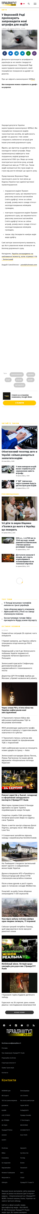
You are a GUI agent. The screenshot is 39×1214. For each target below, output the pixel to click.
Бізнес (22, 1163)
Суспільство (24, 1153)
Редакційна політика (9, 1058)
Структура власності (9, 1063)
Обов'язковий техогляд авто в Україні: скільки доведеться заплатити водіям (19, 455)
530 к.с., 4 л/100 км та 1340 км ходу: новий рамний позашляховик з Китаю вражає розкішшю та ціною (26, 542)
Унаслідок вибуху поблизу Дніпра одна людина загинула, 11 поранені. (19, 920)
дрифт (30, 380)
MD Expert (5, 1096)
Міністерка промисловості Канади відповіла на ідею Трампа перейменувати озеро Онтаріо (17, 807)
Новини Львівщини (8, 1173)
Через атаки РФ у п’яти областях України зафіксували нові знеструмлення (17, 710)
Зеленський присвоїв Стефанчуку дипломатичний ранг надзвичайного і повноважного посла (17, 667)
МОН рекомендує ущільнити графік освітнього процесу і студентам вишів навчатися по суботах (19, 730)
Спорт (22, 1177)
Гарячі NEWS (24, 1105)
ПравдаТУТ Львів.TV (27, 1182)
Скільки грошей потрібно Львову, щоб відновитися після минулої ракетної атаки (17, 928)
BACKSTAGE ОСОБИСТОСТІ (25, 1127)
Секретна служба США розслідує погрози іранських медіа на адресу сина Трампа (18, 817)
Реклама (4, 1048)
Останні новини (11, 626)
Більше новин (19, 1012)
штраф (19, 380)
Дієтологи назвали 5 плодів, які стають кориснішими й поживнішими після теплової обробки (25, 559)
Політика (5, 1148)
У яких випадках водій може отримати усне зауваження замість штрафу (26, 470)
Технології (23, 1168)
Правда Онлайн (25, 1115)
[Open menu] (35, 4)
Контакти (9, 1080)
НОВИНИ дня (6, 1091)
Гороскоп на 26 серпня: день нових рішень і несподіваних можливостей (19, 1003)
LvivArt (4, 1140)
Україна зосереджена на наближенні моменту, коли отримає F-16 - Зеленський (19, 257)
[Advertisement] (19, 106)
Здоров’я (23, 1148)
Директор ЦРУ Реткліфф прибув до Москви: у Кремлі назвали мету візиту (19, 677)
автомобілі (19, 385)
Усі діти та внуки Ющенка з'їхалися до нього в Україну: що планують (18, 526)
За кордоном (6, 1163)
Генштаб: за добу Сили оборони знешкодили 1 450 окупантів (17, 892)
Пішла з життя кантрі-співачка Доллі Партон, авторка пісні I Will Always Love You (19, 827)
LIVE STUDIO (6, 1115)
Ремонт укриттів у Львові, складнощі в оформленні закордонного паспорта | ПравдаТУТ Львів (19, 797)
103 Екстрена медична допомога (9, 1103)
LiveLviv (4, 1135)
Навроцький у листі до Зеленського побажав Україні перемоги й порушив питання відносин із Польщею (18, 654)
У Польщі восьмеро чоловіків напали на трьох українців (17, 604)
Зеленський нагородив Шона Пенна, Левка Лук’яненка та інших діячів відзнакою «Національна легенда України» (19, 759)
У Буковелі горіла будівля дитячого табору (18, 996)
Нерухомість (6, 1177)
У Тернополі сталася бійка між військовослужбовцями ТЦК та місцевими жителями (16, 720)
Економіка (5, 1158)
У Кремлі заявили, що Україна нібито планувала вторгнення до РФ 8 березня (19, 643)
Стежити (19, 403)
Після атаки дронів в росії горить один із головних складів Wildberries (19, 884)
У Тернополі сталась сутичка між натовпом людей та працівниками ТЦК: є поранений (18, 740)
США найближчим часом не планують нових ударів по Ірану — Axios (19, 749)
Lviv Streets (24, 1096)
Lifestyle (4, 1182)
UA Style (4, 1125)
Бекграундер (24, 1091)
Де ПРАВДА (5, 1120)
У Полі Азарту (25, 1120)
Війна (3, 1153)
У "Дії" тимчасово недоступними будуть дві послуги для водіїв (26, 483)
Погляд (22, 1158)
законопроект (16, 374)
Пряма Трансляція (8, 1068)
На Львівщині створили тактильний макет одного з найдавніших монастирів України (18, 865)
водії (8, 380)
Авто (4, 10)
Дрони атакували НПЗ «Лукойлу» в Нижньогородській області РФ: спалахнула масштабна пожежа (18, 875)
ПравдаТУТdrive (7, 1130)
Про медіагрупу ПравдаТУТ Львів (13, 1053)
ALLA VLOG (23, 1135)
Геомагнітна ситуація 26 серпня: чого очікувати (19, 634)
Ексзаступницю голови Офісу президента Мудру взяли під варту (20, 619)
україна (31, 374)
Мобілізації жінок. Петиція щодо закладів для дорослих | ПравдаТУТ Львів (19, 966)
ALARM (4, 1110)
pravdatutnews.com (29, 265)
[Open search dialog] (29, 4)
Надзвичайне (6, 1168)
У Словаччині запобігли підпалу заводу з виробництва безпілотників (19, 836)
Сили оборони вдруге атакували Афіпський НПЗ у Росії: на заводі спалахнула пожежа (19, 611)
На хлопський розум (27, 1100)
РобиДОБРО (24, 1110)
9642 (33, 79)
